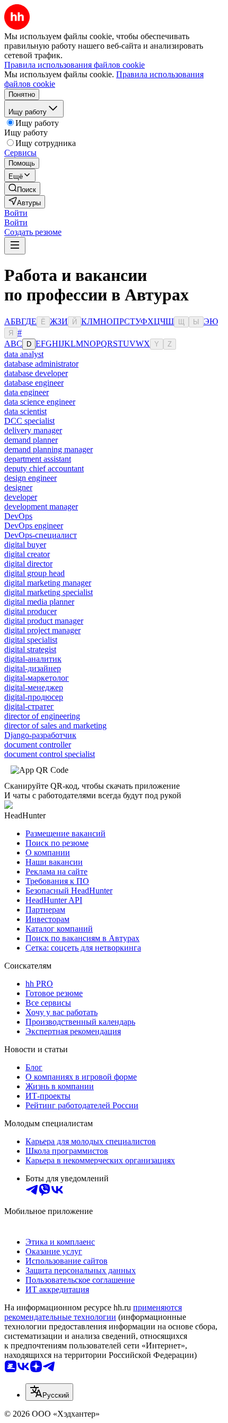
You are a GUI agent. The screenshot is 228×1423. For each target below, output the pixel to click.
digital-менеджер (33, 687)
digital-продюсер (33, 696)
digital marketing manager (47, 582)
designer (18, 487)
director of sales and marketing (55, 725)
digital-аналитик (33, 658)
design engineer (30, 477)
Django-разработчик (40, 735)
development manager (41, 506)
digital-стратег (29, 706)
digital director (28, 563)
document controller (37, 744)
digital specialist (30, 639)
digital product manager (43, 620)
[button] (16, 212)
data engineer (26, 392)
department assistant (37, 458)
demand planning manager (48, 449)
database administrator (41, 363)
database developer (36, 373)
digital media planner (39, 601)
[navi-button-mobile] (14, 245)
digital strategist (30, 649)
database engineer (34, 382)
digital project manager (42, 630)
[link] (22, 188)
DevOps (18, 516)
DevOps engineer (33, 525)
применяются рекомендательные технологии (93, 1312)
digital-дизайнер (32, 668)
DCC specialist (29, 420)
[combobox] (49, 1392)
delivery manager (33, 430)
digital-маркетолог (36, 677)
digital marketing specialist (48, 592)
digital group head (34, 573)
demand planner (31, 439)
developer (20, 496)
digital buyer (25, 544)
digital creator (27, 554)
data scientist (25, 411)
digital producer (30, 611)
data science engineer (39, 401)
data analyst (23, 354)
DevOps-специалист (40, 535)
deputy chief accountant (44, 468)
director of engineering (42, 716)
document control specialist (49, 754)
